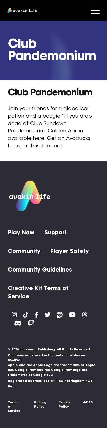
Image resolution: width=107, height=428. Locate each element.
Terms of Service (14, 407)
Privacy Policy (40, 404)
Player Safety (69, 251)
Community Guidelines (40, 269)
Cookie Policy (65, 404)
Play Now (21, 232)
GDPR (88, 402)
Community (24, 251)
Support (55, 232)
